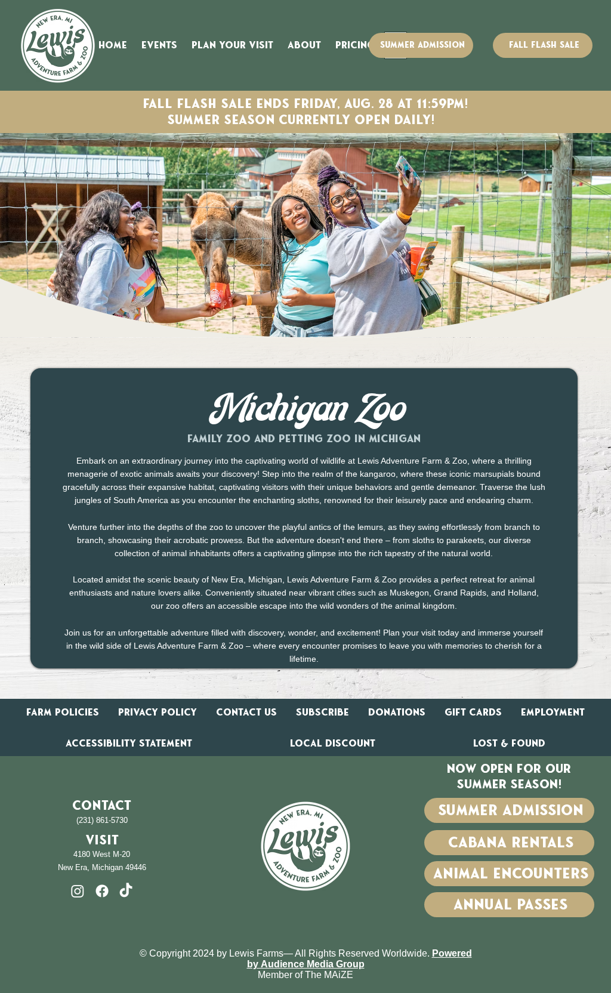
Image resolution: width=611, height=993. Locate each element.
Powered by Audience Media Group (359, 958)
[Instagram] (77, 891)
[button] (159, 45)
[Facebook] (102, 891)
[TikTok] (126, 891)
